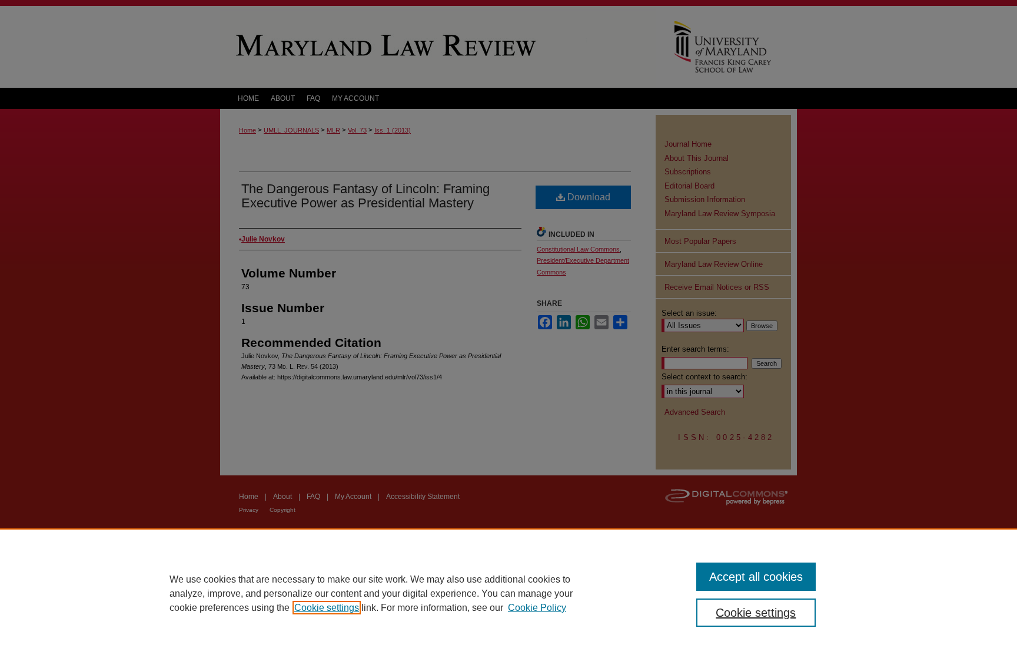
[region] (508, 593)
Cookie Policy (537, 608)
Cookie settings (326, 608)
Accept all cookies (756, 576)
